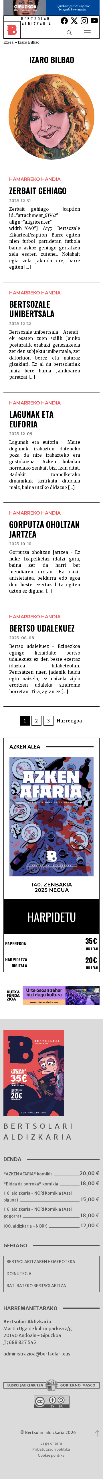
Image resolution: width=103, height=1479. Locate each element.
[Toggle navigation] (87, 32)
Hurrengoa (69, 721)
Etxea (8, 42)
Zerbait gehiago (38, 190)
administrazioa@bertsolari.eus (36, 1354)
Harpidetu (51, 916)
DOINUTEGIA (19, 1273)
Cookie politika (51, 1455)
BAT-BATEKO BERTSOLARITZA (36, 1285)
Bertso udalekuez (42, 628)
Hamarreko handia (35, 179)
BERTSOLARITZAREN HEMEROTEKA (41, 1261)
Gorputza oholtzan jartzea (44, 529)
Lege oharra (51, 1443)
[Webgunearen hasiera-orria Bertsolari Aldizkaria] (16, 32)
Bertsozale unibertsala (31, 309)
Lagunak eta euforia (31, 419)
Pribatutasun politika (51, 1449)
